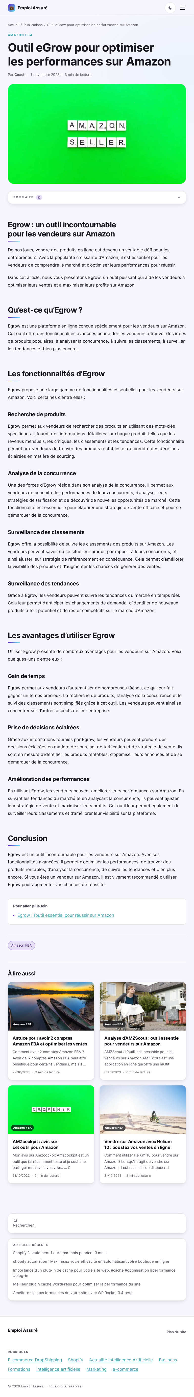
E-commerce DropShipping (35, 1359)
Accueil (13, 25)
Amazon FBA (20, 35)
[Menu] (182, 7)
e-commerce (125, 1369)
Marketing (96, 1369)
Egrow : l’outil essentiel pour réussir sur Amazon (65, 915)
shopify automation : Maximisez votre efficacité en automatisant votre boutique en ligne (91, 1261)
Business (168, 1359)
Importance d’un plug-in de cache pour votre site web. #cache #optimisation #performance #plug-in (94, 1273)
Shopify (75, 1359)
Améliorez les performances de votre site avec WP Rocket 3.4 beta (72, 1293)
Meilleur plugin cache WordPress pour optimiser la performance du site (77, 1284)
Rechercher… (25, 1225)
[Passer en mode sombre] (170, 7)
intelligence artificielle (58, 1369)
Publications (33, 25)
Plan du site (176, 1332)
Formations (19, 1369)
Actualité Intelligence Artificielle (121, 1359)
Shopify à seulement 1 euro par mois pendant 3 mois (60, 1253)
